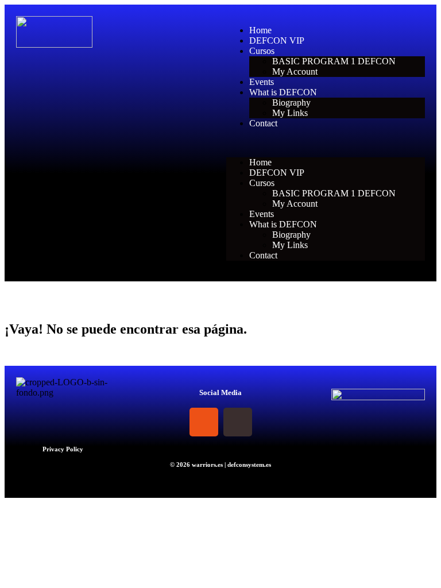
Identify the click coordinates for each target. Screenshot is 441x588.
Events (261, 82)
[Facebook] (170, 422)
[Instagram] (203, 422)
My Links (290, 113)
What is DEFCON (283, 92)
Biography (291, 102)
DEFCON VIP (276, 40)
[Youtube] (271, 422)
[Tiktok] (237, 422)
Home (260, 30)
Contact (263, 123)
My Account (295, 71)
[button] (325, 143)
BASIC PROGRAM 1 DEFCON (334, 61)
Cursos (261, 51)
